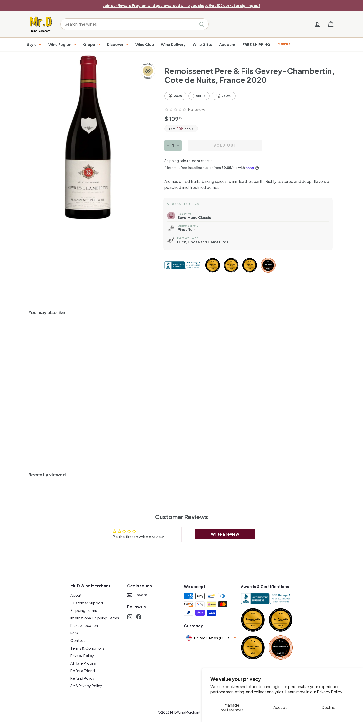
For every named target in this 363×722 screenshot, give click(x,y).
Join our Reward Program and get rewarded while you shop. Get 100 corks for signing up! (181, 5)
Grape (89, 44)
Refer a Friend (82, 670)
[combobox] (134, 24)
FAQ (74, 633)
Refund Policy (82, 678)
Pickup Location (84, 625)
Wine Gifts (202, 44)
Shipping (171, 161)
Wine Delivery (173, 44)
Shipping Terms (83, 610)
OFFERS (284, 44)
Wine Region (60, 44)
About (75, 595)
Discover (115, 44)
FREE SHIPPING (256, 44)
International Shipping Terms (94, 617)
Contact (77, 640)
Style (32, 44)
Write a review (225, 534)
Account (227, 44)
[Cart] (331, 24)
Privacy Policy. (330, 691)
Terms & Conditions (87, 648)
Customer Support (86, 602)
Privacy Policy (82, 655)
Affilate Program (84, 663)
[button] (175, 109)
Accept (280, 707)
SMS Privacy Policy (86, 685)
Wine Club (144, 44)
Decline (328, 707)
